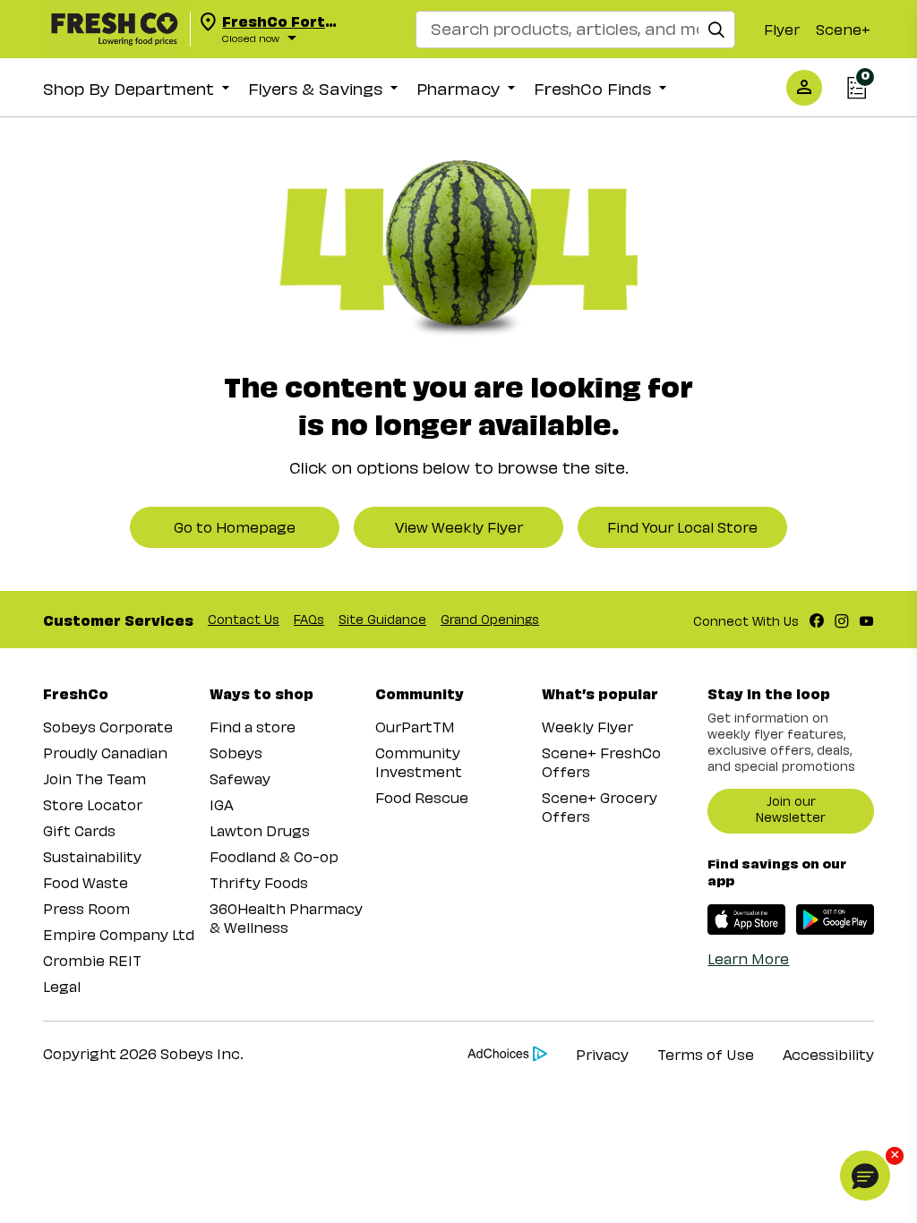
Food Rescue (421, 797)
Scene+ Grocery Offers (599, 807)
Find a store (253, 726)
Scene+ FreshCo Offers (601, 762)
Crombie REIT (92, 960)
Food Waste (85, 882)
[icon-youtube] (867, 619)
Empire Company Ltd (118, 934)
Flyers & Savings (315, 88)
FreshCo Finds (592, 88)
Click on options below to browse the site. (459, 467)
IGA (222, 804)
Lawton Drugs (260, 830)
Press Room (86, 908)
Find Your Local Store (682, 526)
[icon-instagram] (842, 619)
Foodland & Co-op (274, 856)
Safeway (240, 778)
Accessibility (828, 1054)
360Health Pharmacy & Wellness (286, 918)
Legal (62, 986)
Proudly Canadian (105, 752)
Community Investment (418, 762)
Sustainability (92, 856)
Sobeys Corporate (108, 726)
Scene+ (843, 29)
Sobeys (236, 752)
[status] (313, 38)
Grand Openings (490, 619)
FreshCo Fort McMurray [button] (273, 21)
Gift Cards (79, 830)
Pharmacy (458, 88)
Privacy (602, 1054)
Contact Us (243, 619)
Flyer (782, 29)
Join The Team (94, 778)
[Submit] (716, 28)
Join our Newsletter (791, 809)
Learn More (748, 958)
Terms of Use (705, 1054)
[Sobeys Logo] (114, 28)
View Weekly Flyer (459, 526)
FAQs (309, 619)
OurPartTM (415, 726)
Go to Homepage (235, 526)
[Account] (804, 87)
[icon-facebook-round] (817, 619)
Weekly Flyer (587, 726)
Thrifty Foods (259, 882)
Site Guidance (382, 619)
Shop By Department (128, 88)
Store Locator (92, 804)
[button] (865, 1175)
